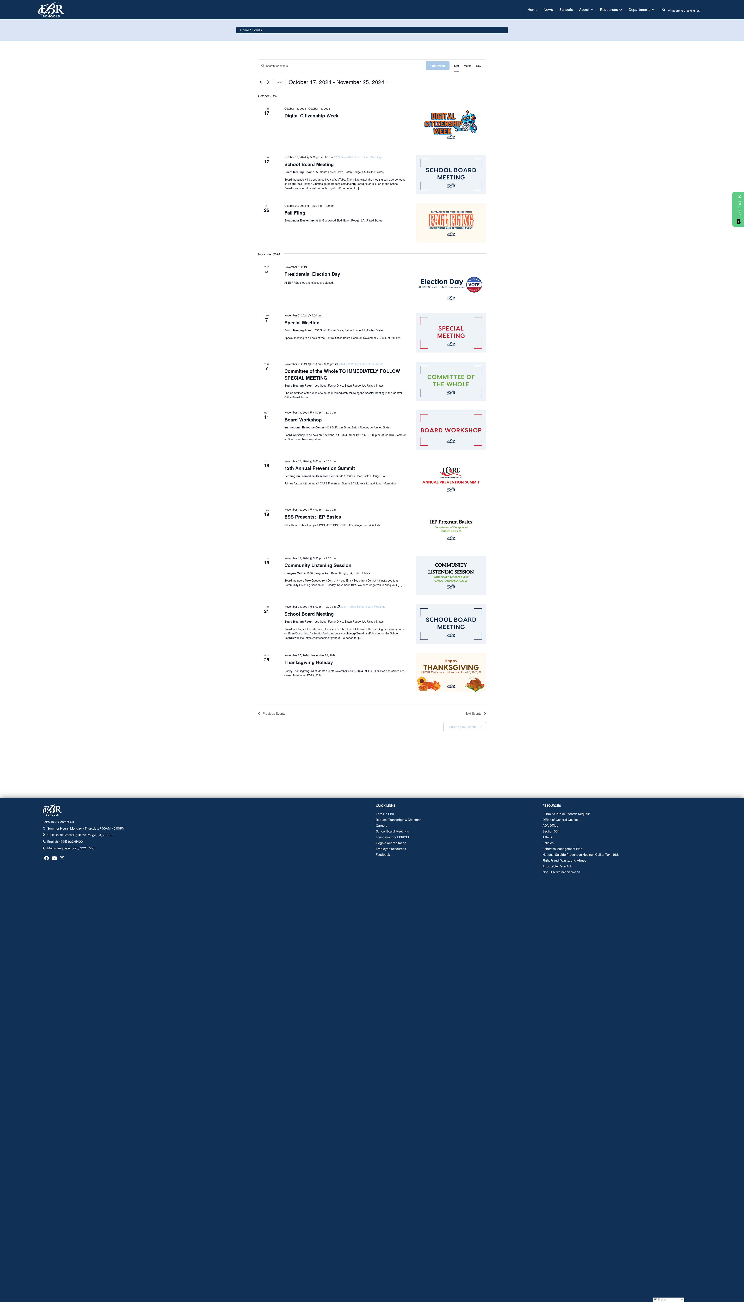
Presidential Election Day (312, 274)
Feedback (383, 855)
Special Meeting (302, 322)
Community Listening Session (317, 565)
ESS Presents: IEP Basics (312, 516)
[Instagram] (62, 858)
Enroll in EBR (385, 814)
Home (244, 30)
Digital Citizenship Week (311, 115)
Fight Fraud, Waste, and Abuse (564, 860)
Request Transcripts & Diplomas (398, 820)
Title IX (547, 837)
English (661, 1299)
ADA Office (550, 825)
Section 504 (551, 831)
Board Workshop (303, 419)
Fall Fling (294, 212)
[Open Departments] (653, 9)
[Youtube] (54, 858)
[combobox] (687, 10)
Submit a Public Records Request (566, 814)
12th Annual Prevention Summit (319, 468)
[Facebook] (46, 858)
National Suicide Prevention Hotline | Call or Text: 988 (580, 855)
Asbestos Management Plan (562, 849)
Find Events (438, 66)
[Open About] (592, 9)
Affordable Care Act (556, 866)
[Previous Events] (260, 82)
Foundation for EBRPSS (392, 837)
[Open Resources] (621, 9)
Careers (381, 825)
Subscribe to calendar (463, 727)
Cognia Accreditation (391, 843)
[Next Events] (268, 82)
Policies (548, 843)
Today (279, 82)
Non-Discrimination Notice (561, 872)
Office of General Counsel (560, 820)
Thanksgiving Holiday (308, 662)
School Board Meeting (309, 164)
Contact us (739, 205)
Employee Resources (391, 849)
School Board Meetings (392, 831)
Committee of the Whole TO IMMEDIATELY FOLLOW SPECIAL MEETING (342, 374)
